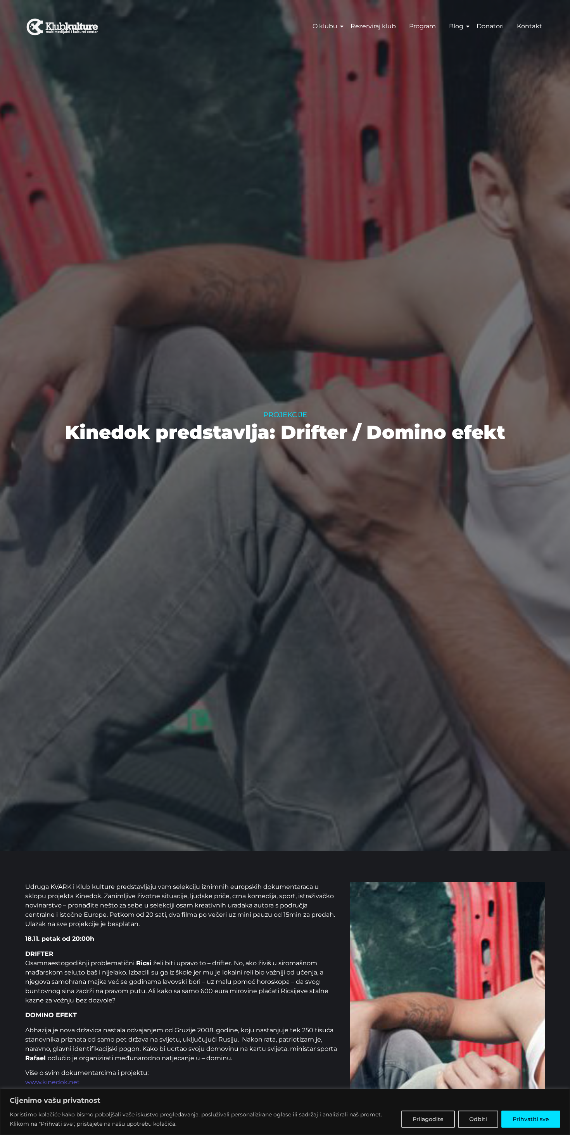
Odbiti (478, 1119)
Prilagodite (428, 1119)
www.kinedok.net (52, 1082)
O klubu (325, 26)
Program (422, 26)
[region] (285, 1112)
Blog (456, 26)
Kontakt (529, 26)
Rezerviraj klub (373, 26)
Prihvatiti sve (531, 1119)
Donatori (490, 26)
